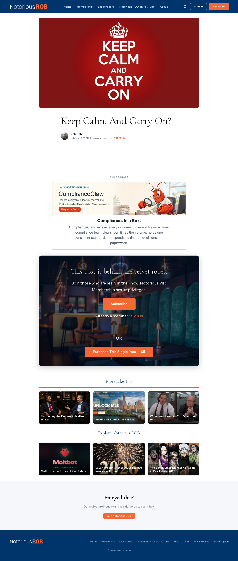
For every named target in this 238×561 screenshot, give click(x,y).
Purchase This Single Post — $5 (119, 352)
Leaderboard (106, 6)
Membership (85, 6)
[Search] (185, 6)
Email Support (221, 541)
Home (67, 6)
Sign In (198, 6)
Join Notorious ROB (119, 515)
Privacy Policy (201, 541)
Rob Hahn (77, 134)
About (164, 6)
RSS (187, 541)
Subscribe (219, 6)
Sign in (137, 316)
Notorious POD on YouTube (137, 6)
